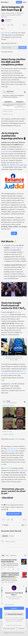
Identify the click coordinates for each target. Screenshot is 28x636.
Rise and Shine (6, 33)
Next (23, 525)
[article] (14, 564)
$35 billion (21, 470)
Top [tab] (3, 555)
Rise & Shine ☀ (8, 19)
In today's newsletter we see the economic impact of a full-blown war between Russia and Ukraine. (10, 564)
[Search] (25, 555)
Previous (6, 525)
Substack (6, 632)
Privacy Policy (19, 621)
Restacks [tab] (11, 536)
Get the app (22, 629)
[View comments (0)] (8, 25)
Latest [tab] (7, 555)
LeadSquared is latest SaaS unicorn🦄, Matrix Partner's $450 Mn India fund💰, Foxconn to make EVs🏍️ (10, 575)
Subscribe (19, 2)
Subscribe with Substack (15, 614)
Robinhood (7, 468)
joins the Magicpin (16, 248)
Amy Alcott (7, 497)
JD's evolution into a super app (17, 165)
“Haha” (16, 439)
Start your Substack (10, 629)
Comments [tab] (5, 536)
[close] (23, 586)
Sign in (24, 2)
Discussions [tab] (13, 555)
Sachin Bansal (11, 451)
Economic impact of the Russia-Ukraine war (9, 560)
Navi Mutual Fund (13, 448)
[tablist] (8, 536)
